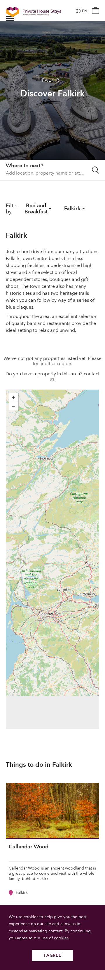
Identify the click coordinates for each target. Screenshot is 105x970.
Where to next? (24, 165)
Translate (77, 40)
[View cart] (95, 11)
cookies (61, 938)
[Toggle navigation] (10, 18)
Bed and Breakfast (36, 208)
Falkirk (72, 208)
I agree (53, 955)
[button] (13, 397)
